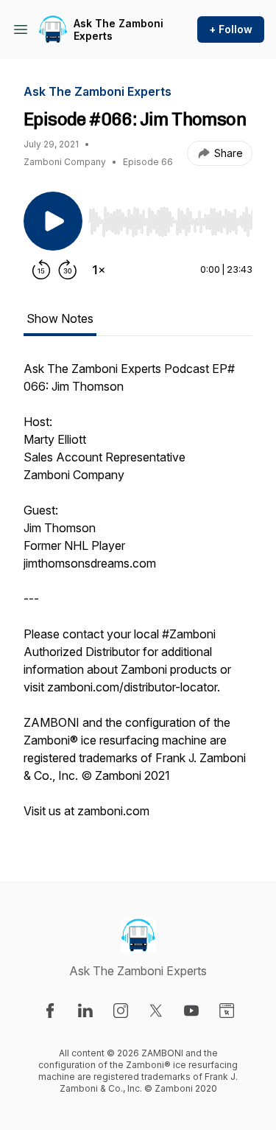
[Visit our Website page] (226, 1010)
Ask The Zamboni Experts (118, 30)
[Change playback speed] (98, 269)
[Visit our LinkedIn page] (85, 1010)
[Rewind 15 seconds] (41, 269)
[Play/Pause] (53, 221)
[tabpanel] (138, 597)
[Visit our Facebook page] (50, 1010)
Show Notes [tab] (59, 318)
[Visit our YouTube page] (191, 1010)
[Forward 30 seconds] (67, 269)
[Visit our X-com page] (156, 1010)
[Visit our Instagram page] (120, 1010)
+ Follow (230, 29)
